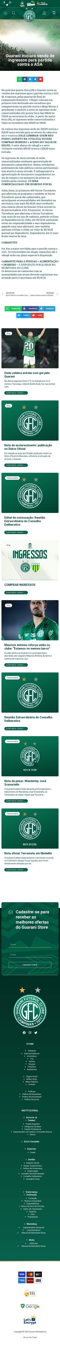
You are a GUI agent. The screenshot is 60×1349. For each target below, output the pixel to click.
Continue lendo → (16, 393)
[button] (19, 79)
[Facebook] (24, 1032)
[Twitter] (35, 1032)
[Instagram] (30, 1032)
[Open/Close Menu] (5, 13)
